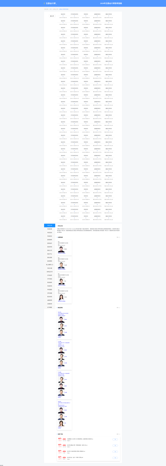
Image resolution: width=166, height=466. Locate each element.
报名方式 (49, 250)
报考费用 (49, 261)
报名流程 (49, 257)
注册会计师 (55, 9)
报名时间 (49, 246)
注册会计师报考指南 (63, 9)
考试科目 (49, 236)
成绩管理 (49, 300)
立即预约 (63, 253)
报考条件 (49, 243)
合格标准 (49, 303)
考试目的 (49, 232)
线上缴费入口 (49, 264)
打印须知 (49, 279)
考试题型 (49, 289)
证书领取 (49, 307)
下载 (115, 439)
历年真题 (49, 293)
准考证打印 (50, 271)
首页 (51, 9)
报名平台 (49, 254)
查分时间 (49, 296)
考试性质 (49, 229)
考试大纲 (49, 268)
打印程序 (49, 275)
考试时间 (49, 286)
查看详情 (60, 253)
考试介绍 (49, 225)
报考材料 (49, 239)
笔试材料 (49, 282)
